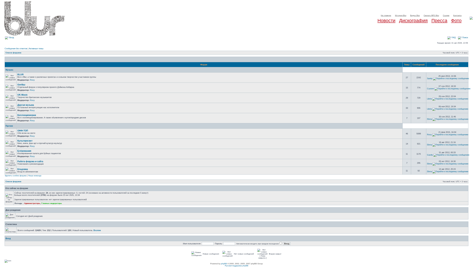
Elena (429, 119)
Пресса (439, 20)
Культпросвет (25, 141)
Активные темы (36, 48)
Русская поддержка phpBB (236, 266)
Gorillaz (21, 84)
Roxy (32, 80)
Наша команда (34, 176)
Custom (430, 88)
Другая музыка (25, 105)
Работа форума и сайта (30, 161)
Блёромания (24, 151)
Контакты (457, 15)
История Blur (400, 15)
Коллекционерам (26, 115)
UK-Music (22, 95)
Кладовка (22, 169)
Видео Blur (415, 15)
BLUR (20, 74)
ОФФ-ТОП (22, 130)
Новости (386, 20)
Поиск (465, 37)
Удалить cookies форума (16, 176)
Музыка (9, 70)
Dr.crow (97, 230)
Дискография (413, 20)
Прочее (9, 126)
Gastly (430, 155)
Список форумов (13, 53)
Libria (429, 99)
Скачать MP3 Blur (431, 15)
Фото (456, 20)
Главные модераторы (51, 203)
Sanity (430, 78)
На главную (386, 15)
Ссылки (446, 15)
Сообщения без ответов (16, 48)
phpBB (224, 264)
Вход (11, 37)
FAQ (453, 37)
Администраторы (32, 203)
